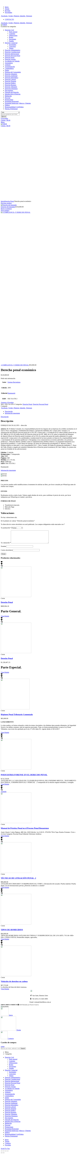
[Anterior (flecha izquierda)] (1, 1152)
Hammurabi (11, 393)
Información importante (12, 413)
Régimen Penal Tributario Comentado (17, 714)
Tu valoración (6, 543)
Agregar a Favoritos (7, 402)
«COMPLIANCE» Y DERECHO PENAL (15, 365)
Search (23, 1048)
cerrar (2, 1046)
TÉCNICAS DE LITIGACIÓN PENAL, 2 (18, 878)
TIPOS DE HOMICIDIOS (12, 930)
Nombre (3, 546)
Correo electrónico (7, 550)
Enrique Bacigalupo (14, 382)
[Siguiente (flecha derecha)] (3, 1152)
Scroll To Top (5, 1148)
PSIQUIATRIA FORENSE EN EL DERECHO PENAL (24, 775)
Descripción (9, 411)
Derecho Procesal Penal (40, 404)
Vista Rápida (5, 616)
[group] (39, 114)
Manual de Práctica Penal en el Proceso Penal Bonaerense (25, 828)
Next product (5, 210)
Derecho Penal (9, 201)
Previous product (6, 203)
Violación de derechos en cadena (14, 981)
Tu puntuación (6, 528)
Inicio (2, 201)
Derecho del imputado (8, 207)
